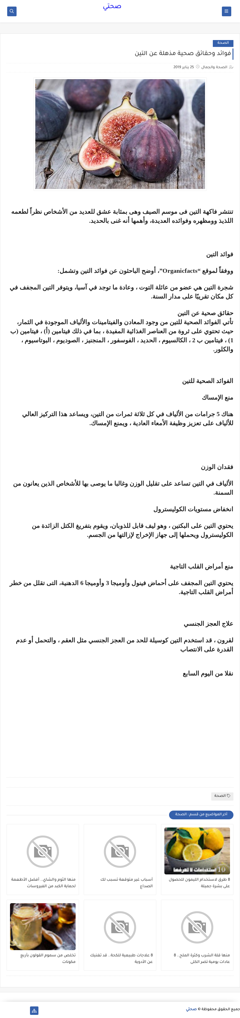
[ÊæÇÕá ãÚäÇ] (14, 1010)
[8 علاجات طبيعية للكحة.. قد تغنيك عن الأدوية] (120, 926)
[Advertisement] (180, 721)
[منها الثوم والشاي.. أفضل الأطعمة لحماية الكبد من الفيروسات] (43, 850)
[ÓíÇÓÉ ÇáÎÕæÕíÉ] (24, 1010)
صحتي (112, 7)
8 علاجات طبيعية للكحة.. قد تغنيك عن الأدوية (121, 959)
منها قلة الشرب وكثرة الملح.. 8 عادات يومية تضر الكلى (202, 959)
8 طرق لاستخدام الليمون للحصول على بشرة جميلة (199, 883)
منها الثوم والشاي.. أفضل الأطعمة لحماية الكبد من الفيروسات (43, 883)
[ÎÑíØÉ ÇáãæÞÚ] (4, 1010)
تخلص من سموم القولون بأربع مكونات (48, 959)
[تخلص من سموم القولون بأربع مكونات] (43, 926)
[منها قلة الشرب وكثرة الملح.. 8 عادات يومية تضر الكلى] (197, 926)
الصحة (223, 43)
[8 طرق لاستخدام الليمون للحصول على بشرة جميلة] (197, 850)
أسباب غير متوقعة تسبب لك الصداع (126, 883)
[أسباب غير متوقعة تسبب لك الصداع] (120, 850)
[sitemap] (34, 1010)
